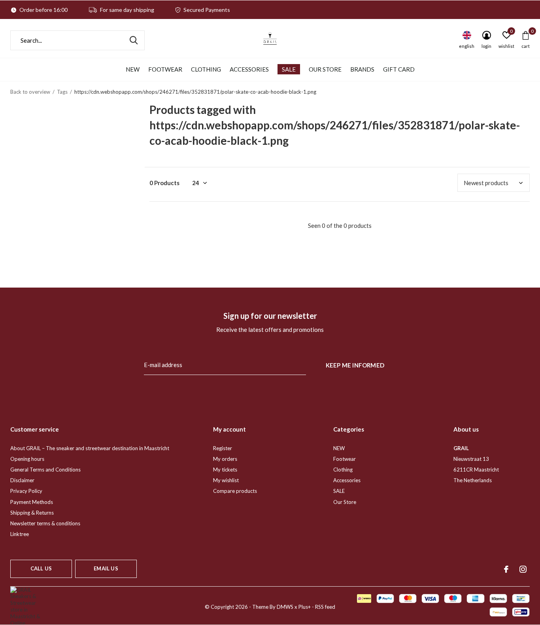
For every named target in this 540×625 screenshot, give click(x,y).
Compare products (235, 491)
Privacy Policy (26, 491)
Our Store (325, 69)
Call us (41, 568)
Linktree (19, 534)
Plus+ (304, 607)
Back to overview (30, 92)
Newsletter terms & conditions (45, 523)
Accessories (249, 69)
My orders (225, 459)
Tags (62, 92)
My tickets (225, 469)
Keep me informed (355, 365)
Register (222, 448)
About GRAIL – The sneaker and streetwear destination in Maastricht (89, 448)
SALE (289, 69)
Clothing (206, 69)
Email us (106, 568)
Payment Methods (31, 502)
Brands (362, 69)
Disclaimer (22, 480)
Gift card (399, 69)
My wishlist (226, 480)
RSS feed (325, 607)
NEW (133, 69)
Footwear (165, 69)
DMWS (285, 607)
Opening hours (27, 459)
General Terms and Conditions (45, 469)
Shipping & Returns (32, 512)
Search (134, 40)
